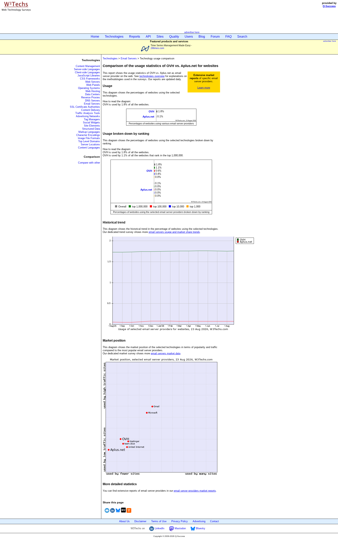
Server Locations (90, 144)
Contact (214, 521)
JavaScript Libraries (88, 75)
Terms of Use (158, 521)
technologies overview (152, 76)
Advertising (199, 521)
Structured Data (91, 128)
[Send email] (107, 513)
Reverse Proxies (90, 97)
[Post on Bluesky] (118, 513)
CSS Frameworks (90, 78)
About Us (124, 521)
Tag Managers (92, 119)
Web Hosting (92, 91)
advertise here (192, 32)
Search (242, 36)
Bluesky (200, 528)
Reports (134, 36)
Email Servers (92, 103)
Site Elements (92, 125)
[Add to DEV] (123, 513)
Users (189, 36)
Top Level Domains (89, 141)
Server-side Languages (87, 69)
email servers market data (165, 353)
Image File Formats (89, 138)
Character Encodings (88, 135)
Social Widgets (91, 122)
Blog (202, 36)
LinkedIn (159, 528)
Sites (160, 36)
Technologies (114, 36)
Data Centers (92, 94)
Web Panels (93, 84)
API (148, 36)
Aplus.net (148, 116)
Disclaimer (140, 521)
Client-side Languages (87, 72)
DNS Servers (92, 100)
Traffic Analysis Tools (87, 113)
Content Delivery (90, 110)
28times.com (157, 48)
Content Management (88, 66)
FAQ (228, 36)
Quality (174, 36)
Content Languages (89, 147)
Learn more (203, 87)
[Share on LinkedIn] (112, 513)
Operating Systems (89, 88)
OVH (151, 111)
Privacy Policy (179, 521)
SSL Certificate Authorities (85, 106)
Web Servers (92, 81)
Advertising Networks (88, 116)
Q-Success (329, 6)
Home (95, 36)
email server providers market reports (195, 490)
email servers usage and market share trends (174, 232)
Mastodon (180, 528)
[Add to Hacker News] (129, 513)
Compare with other (89, 162)
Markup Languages (89, 131)
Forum (215, 36)
